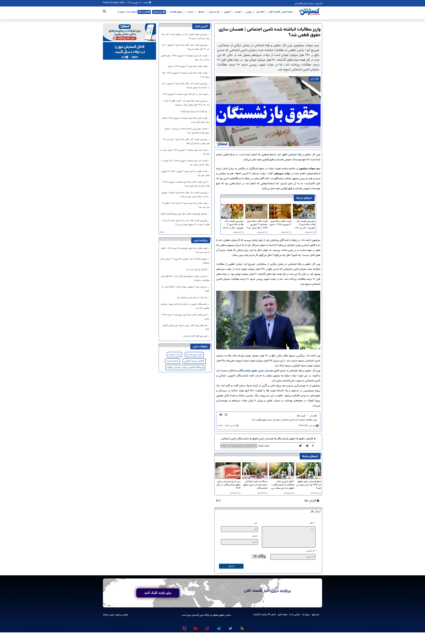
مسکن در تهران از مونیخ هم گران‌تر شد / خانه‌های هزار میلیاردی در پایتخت (185, 278)
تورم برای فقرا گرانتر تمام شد (195, 336)
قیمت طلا (143, 12)
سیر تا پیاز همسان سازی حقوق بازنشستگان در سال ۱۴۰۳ (228, 485)
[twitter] (301, 446)
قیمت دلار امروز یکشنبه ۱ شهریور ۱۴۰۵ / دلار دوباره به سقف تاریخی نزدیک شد (186, 162)
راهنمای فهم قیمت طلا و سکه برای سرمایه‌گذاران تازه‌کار (184, 214)
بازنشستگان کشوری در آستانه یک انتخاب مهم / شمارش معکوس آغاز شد (185, 306)
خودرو (238, 12)
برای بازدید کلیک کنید (157, 593)
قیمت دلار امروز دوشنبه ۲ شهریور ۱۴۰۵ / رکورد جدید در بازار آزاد (185, 152)
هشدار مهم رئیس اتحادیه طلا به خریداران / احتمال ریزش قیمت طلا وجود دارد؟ (187, 130)
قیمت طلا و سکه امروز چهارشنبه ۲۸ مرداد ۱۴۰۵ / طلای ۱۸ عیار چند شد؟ (185, 250)
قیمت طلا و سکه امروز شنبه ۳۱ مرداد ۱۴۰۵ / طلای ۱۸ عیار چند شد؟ (186, 205)
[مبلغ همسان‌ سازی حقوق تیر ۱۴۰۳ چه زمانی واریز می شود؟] (308, 471)
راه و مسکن (214, 12)
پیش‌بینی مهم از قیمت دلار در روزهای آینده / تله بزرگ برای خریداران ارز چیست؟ (185, 36)
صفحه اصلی (287, 12)
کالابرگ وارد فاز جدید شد (197, 269)
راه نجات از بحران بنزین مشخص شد (192, 297)
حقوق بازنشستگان (286, 439)
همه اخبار (282, 615)
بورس (248, 12)
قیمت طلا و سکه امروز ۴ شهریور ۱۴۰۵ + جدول (280, 223)
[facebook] (314, 446)
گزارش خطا (310, 501)
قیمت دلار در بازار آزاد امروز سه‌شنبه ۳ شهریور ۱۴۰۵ (185, 94)
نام (255, 523)
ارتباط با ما (132, 12)
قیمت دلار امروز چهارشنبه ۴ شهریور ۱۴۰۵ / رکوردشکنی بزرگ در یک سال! (185, 57)
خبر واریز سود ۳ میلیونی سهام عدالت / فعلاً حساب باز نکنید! (186, 289)
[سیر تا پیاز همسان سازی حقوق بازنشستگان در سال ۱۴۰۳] (228, 471)
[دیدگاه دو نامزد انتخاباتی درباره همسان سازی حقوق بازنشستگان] (254, 471)
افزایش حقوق (306, 439)
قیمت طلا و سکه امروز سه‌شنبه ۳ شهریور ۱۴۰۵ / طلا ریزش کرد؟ (257, 225)
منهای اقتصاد (176, 12)
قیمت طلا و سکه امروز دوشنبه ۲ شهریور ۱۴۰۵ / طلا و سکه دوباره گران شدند (186, 120)
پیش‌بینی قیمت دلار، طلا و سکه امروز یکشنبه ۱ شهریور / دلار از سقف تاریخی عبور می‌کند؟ (185, 194)
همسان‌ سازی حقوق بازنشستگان (256, 371)
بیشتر (162, 232)
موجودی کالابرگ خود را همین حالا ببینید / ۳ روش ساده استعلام (185, 261)
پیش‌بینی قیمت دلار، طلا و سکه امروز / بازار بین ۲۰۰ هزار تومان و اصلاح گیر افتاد (186, 141)
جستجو (315, 615)
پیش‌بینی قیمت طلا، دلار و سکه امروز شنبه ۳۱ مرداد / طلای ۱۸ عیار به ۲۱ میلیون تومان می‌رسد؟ (186, 222)
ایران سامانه (108, 615)
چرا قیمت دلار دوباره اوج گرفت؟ (194, 111)
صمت (190, 12)
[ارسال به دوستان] (226, 414)
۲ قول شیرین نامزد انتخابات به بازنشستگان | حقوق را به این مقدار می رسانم (283, 485)
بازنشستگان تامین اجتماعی (235, 439)
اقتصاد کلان (274, 12)
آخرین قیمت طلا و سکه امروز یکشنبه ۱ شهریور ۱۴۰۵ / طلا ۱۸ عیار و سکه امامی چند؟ (186, 184)
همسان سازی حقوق (262, 439)
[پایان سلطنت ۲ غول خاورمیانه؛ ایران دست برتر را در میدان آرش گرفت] (307, 446)
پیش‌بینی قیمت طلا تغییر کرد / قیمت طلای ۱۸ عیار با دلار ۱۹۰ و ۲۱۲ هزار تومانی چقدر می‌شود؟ (186, 103)
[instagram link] (207, 627)
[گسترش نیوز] (309, 12)
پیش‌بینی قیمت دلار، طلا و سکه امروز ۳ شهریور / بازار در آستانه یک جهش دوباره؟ (233, 225)
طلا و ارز (260, 12)
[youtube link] (195, 627)
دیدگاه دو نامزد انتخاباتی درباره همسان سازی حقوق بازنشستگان (255, 485)
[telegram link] (218, 627)
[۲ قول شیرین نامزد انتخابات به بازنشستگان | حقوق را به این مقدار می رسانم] (281, 471)
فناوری (227, 12)
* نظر (312, 523)
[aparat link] (183, 628)
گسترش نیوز (193, 615)
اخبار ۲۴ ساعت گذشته (265, 615)
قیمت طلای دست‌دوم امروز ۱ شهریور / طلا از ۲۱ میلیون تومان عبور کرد (185, 173)
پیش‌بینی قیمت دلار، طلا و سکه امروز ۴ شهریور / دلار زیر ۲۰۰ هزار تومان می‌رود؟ (305, 225)
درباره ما (121, 12)
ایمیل (254, 536)
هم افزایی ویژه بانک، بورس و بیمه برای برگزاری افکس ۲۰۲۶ (186, 327)
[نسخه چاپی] (221, 414)
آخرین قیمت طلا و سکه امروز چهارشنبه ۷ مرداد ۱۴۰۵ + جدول (185, 316)
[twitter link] (230, 627)
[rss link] (241, 627)
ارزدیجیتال (158, 12)
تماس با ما (294, 615)
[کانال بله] (129, 51)
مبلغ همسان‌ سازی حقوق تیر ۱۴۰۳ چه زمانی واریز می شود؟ (308, 485)
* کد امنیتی (311, 551)
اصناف (201, 12)
